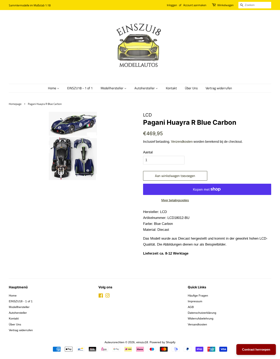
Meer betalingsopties (175, 200)
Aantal (148, 152)
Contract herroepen (256, 349)
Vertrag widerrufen (219, 88)
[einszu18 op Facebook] (100, 296)
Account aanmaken (194, 5)
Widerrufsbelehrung (200, 318)
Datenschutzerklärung (202, 312)
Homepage (15, 104)
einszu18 (142, 342)
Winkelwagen (225, 5)
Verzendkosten (182, 141)
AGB (191, 307)
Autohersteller (145, 88)
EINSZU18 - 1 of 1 (80, 88)
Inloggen (172, 5)
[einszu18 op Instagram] (107, 296)
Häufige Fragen (198, 295)
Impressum (195, 301)
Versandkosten (197, 324)
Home (52, 88)
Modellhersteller (112, 88)
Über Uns (191, 88)
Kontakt (171, 88)
